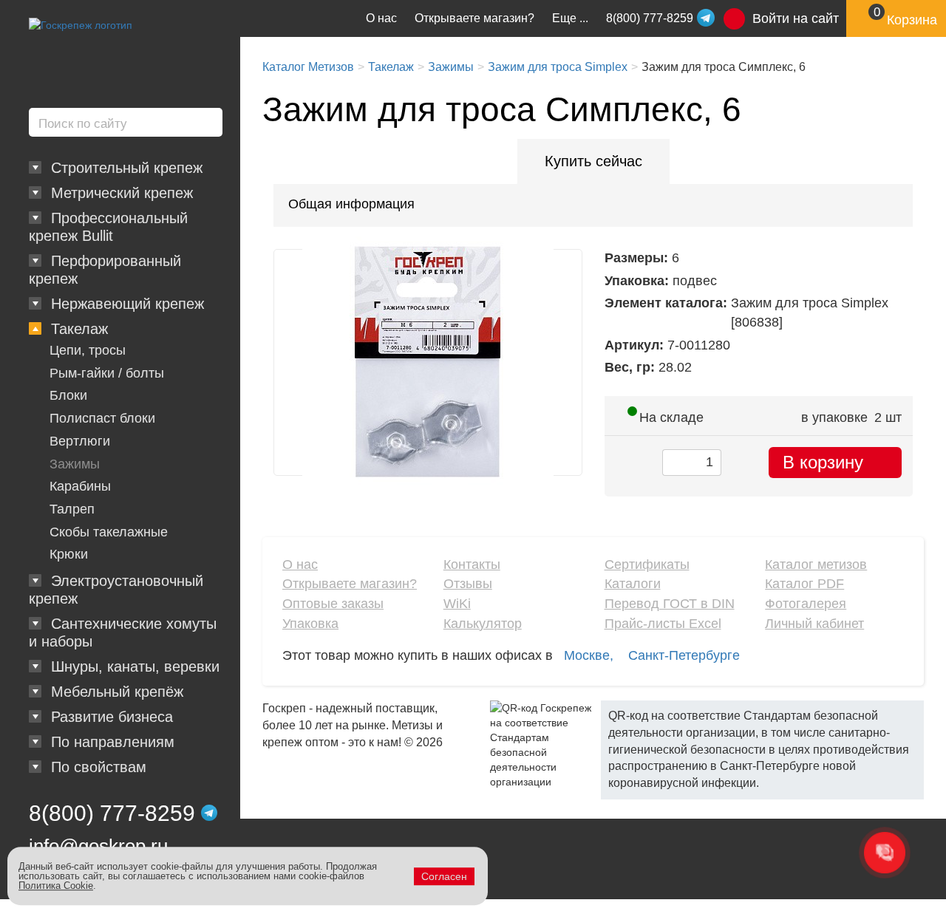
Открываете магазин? (474, 18)
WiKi (457, 603)
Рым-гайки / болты (107, 373)
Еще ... (570, 18)
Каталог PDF (804, 583)
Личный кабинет (814, 623)
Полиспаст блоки (102, 418)
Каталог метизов (816, 564)
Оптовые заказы (333, 603)
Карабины (80, 486)
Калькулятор (482, 623)
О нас (381, 18)
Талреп (72, 509)
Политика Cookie (55, 885)
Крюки (69, 554)
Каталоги (633, 583)
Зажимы (75, 464)
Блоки (68, 395)
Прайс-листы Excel (663, 623)
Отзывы (467, 583)
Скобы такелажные (109, 532)
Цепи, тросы (88, 350)
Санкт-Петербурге (684, 655)
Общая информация (351, 204)
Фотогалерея (805, 603)
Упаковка (310, 623)
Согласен (444, 876)
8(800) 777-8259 (112, 813)
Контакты (471, 564)
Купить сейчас (593, 161)
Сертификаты (647, 564)
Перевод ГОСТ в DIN (670, 603)
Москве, (588, 655)
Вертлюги (80, 441)
